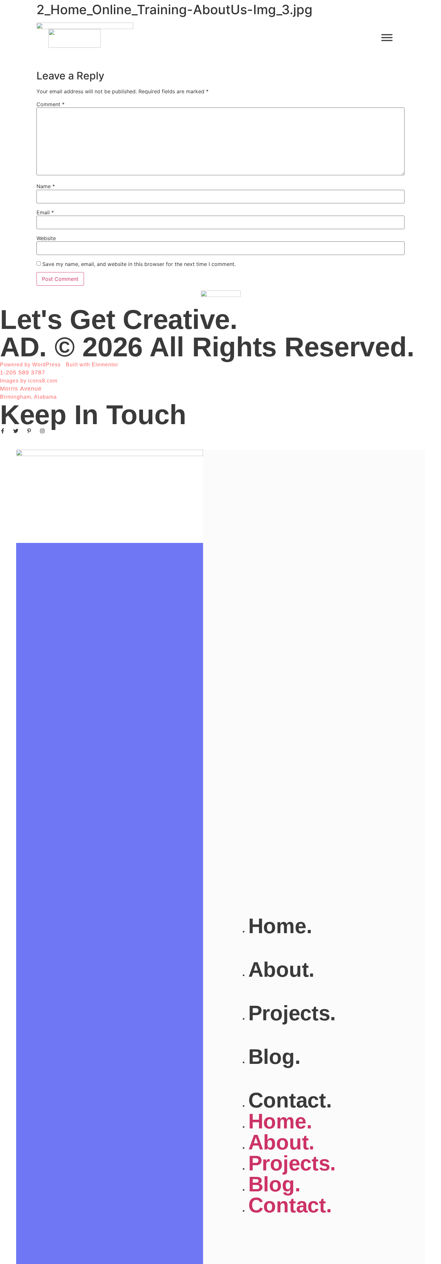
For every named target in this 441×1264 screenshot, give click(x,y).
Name (45, 186)
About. (281, 969)
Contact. (290, 1100)
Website (46, 238)
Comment (50, 104)
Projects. (292, 1013)
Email (45, 212)
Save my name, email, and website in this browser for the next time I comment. (139, 264)
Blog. (274, 1056)
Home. (280, 926)
